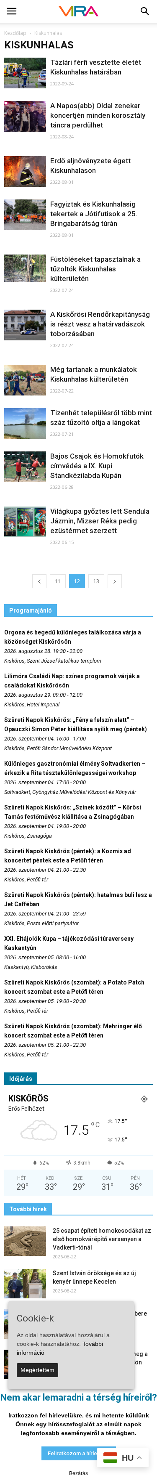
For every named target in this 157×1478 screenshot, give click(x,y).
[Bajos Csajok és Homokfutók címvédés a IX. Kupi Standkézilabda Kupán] (25, 466)
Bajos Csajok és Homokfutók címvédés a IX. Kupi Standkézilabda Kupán (97, 466)
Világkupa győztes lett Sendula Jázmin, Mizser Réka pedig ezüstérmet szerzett (99, 521)
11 (58, 581)
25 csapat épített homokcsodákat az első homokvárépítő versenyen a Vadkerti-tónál (102, 1239)
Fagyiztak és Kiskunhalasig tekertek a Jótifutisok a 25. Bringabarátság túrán (93, 214)
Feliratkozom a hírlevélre (79, 1453)
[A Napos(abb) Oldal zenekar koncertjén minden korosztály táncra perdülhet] (25, 116)
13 (96, 581)
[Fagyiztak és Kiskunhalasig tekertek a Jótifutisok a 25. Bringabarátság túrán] (25, 214)
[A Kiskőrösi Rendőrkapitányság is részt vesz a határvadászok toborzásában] (25, 325)
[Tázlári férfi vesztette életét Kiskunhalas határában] (25, 73)
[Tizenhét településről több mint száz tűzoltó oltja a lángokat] (25, 423)
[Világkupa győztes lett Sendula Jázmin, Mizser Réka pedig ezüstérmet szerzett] (25, 522)
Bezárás (78, 1473)
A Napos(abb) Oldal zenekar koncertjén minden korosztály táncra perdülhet (97, 115)
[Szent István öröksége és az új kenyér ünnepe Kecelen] (25, 1283)
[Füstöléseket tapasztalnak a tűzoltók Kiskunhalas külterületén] (25, 268)
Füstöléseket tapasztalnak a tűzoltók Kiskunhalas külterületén (95, 269)
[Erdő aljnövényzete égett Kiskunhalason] (25, 171)
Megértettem (37, 1370)
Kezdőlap (15, 33)
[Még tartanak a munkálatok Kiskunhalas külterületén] (25, 380)
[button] (145, 11)
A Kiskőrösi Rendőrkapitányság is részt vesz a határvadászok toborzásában (100, 324)
